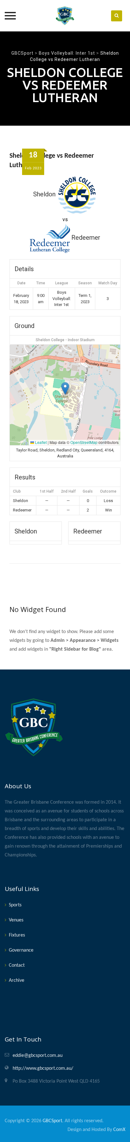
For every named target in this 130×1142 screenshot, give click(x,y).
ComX (119, 1129)
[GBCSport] (65, 15)
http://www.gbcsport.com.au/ (43, 1068)
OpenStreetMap (84, 442)
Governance (21, 950)
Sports (15, 905)
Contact (17, 965)
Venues (16, 920)
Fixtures (17, 935)
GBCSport (52, 1120)
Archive (16, 980)
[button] (65, 388)
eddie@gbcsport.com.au (37, 1055)
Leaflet (40, 442)
